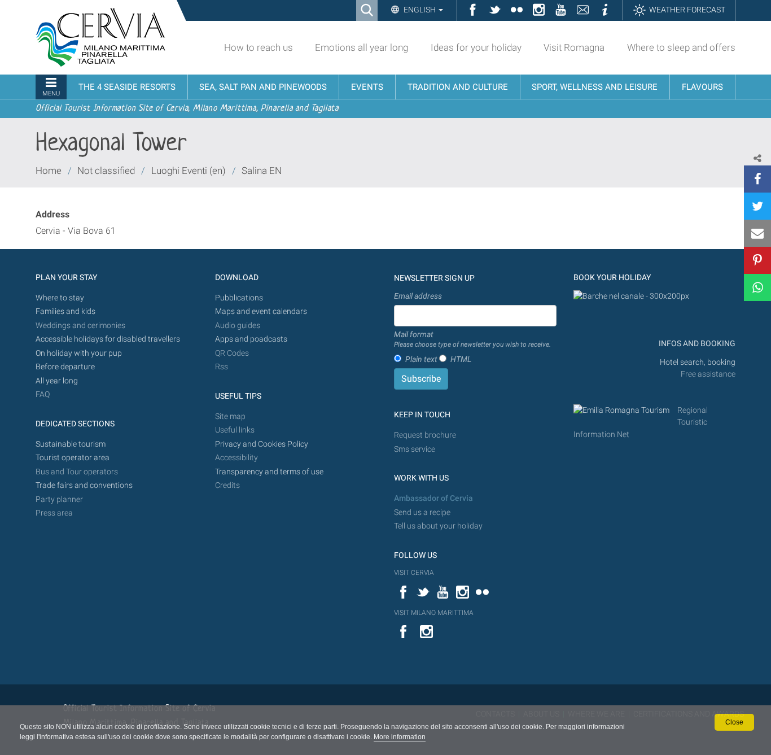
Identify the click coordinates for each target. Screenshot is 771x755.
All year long (57, 381)
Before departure (65, 367)
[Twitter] (757, 206)
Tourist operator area (72, 457)
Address (52, 214)
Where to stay (60, 298)
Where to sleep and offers (681, 47)
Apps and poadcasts (251, 339)
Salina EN (262, 170)
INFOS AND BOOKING (696, 343)
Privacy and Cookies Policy (261, 444)
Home (49, 170)
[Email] (757, 233)
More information (400, 737)
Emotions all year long (361, 47)
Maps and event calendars (261, 311)
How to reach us (258, 47)
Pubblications (239, 298)
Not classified (106, 170)
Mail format (472, 339)
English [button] (419, 9)
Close (734, 722)
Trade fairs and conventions (84, 485)
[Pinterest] (757, 260)
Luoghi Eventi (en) (188, 170)
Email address (418, 295)
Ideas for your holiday (476, 47)
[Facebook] (757, 179)
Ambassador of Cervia (433, 498)
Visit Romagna (574, 47)
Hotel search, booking (697, 362)
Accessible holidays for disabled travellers (108, 339)
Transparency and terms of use (269, 472)
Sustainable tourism (71, 444)
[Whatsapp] (757, 287)
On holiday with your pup (79, 353)
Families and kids (65, 311)
